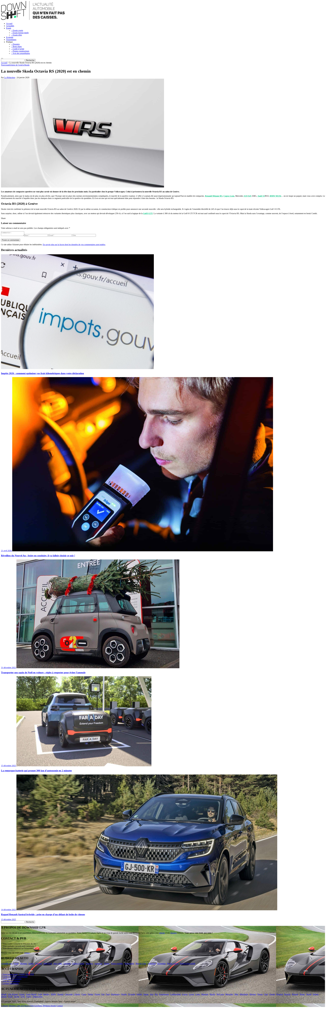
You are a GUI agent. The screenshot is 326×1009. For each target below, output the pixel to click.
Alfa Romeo (13, 994)
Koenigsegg (164, 994)
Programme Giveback (33, 1006)
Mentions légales (49, 1006)
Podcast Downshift (187, 963)
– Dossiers (15, 44)
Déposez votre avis (16, 1006)
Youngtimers (11, 40)
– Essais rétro (16, 35)
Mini (236, 994)
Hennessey (115, 994)
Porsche (287, 994)
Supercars (98, 963)
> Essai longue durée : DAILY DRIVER (17, 974)
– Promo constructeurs (20, 51)
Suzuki (4, 996)
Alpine (22, 994)
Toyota (16, 996)
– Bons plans (16, 46)
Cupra (83, 994)
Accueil (9, 23)
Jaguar (145, 994)
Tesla (10, 996)
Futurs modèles (117, 963)
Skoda (26, 65)
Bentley (46, 994)
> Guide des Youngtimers (11, 979)
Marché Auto (140, 963)
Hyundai (131, 994)
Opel (266, 994)
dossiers (173, 933)
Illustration (161, 963)
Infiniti (139, 994)
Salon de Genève (17, 65)
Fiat (102, 994)
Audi (40, 994)
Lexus (191, 994)
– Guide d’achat (17, 49)
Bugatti (60, 994)
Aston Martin (31, 994)
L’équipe (4, 1006)
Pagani (272, 994)
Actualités (10, 26)
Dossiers (38, 963)
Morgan (252, 994)
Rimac (302, 994)
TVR (23, 996)
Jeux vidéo (57, 963)
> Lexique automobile (10, 983)
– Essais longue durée (20, 33)
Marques (23, 963)
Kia (156, 994)
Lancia (185, 994)
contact (27, 953)
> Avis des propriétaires (10, 981)
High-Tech (47, 963)
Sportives (89, 963)
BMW (53, 994)
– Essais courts (17, 30)
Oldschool (151, 963)
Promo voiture (173, 963)
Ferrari (97, 994)
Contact (60, 1006)
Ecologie (9, 37)
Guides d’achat (78, 963)
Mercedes (229, 994)
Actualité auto (6, 963)
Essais (8, 28)
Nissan (260, 994)
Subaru (315, 994)
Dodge (90, 994)
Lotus (197, 994)
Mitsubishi (244, 994)
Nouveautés (6, 65)
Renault (295, 994)
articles (162, 933)
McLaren (220, 994)
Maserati (204, 994)
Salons (31, 963)
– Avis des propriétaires (20, 53)
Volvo (28, 996)
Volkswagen (37, 996)
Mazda (212, 994)
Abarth (4, 994)
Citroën (77, 994)
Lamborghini (175, 994)
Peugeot (279, 994)
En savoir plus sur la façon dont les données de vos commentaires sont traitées (74, 244)
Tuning (107, 963)
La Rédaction (9, 77)
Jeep (151, 994)
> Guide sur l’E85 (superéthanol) (14, 976)
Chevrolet (69, 994)
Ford (108, 994)
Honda (124, 994)
